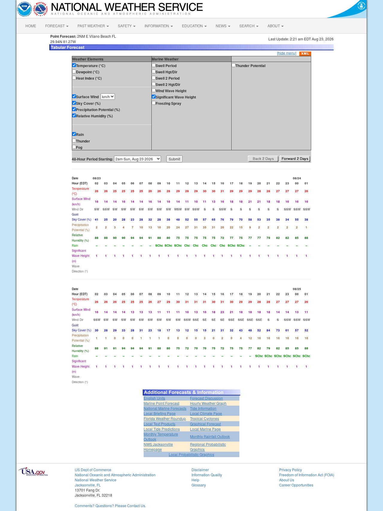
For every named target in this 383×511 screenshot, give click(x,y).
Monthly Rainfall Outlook (210, 436)
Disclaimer (200, 469)
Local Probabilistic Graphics (191, 454)
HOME (30, 25)
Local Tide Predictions (162, 428)
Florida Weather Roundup (165, 418)
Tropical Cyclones (204, 418)
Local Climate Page (206, 413)
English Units (154, 398)
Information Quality (207, 474)
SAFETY (125, 25)
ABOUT (274, 25)
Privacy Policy (290, 469)
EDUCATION (193, 25)
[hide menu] (286, 52)
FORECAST (55, 25)
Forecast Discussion (206, 398)
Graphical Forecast (205, 423)
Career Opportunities (296, 484)
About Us (286, 479)
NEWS (221, 25)
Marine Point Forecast (161, 403)
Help (195, 479)
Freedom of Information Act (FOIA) (306, 474)
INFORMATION (157, 25)
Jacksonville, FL (88, 484)
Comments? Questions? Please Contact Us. (110, 505)
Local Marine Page (205, 428)
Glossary (199, 484)
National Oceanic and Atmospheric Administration (115, 474)
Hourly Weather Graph (208, 403)
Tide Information (203, 408)
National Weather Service (95, 479)
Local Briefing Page (160, 413)
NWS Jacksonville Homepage (158, 447)
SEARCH (247, 25)
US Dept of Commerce (93, 469)
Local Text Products (159, 423)
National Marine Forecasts (165, 408)
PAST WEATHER (91, 25)
